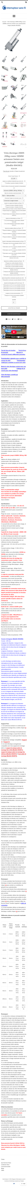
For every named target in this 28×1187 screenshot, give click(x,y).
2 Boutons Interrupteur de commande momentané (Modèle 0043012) (14, 269)
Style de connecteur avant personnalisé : (13, 193)
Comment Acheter (5, 1166)
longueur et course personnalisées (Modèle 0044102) (14, 296)
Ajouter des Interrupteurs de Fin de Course (13, 283)
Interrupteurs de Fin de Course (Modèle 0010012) (14, 288)
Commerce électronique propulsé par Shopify (14, 1181)
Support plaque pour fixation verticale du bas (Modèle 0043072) (14, 214)
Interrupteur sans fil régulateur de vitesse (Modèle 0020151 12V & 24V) (14, 257)
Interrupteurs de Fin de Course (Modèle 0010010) (14, 285)
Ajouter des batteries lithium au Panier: (13, 228)
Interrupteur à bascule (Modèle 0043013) (14, 264)
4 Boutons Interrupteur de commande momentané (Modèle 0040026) (14, 272)
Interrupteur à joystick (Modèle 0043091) (14, 266)
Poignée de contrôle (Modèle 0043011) (14, 263)
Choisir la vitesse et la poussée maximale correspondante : (13, 186)
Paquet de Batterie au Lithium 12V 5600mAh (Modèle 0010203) (14, 234)
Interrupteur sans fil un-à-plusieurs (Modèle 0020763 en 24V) (14, 247)
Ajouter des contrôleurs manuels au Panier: (13, 261)
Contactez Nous (5, 1164)
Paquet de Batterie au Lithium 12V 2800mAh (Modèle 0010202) (14, 231)
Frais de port (6, 171)
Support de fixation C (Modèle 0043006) (14, 207)
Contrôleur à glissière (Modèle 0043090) (14, 183)
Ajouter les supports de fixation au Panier (13, 203)
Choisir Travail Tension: (13, 176)
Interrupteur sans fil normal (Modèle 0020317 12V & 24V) (14, 244)
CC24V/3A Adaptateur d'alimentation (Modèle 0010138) (14, 221)
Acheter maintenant (14, 314)
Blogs (2, 1168)
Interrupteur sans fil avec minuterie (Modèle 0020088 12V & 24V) (14, 254)
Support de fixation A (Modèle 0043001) (14, 205)
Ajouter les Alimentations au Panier (13, 218)
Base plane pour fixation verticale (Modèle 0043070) (14, 208)
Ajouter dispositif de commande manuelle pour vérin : (13, 278)
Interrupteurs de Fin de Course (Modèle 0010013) (14, 290)
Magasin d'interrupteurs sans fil (18, 1179)
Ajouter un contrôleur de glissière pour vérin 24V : (13, 181)
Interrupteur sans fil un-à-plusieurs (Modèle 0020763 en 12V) (14, 250)
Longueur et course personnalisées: (13, 293)
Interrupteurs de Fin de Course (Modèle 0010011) (14, 286)
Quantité (14, 299)
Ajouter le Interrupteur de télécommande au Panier (13, 241)
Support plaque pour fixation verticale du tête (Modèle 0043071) (14, 211)
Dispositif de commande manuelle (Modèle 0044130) (14, 280)
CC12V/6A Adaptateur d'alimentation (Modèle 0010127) (14, 224)
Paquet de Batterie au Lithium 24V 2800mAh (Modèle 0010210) (14, 237)
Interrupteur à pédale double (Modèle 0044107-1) (14, 274)
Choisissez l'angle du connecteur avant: (13, 198)
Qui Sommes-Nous (6, 1162)
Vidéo (2, 1170)
